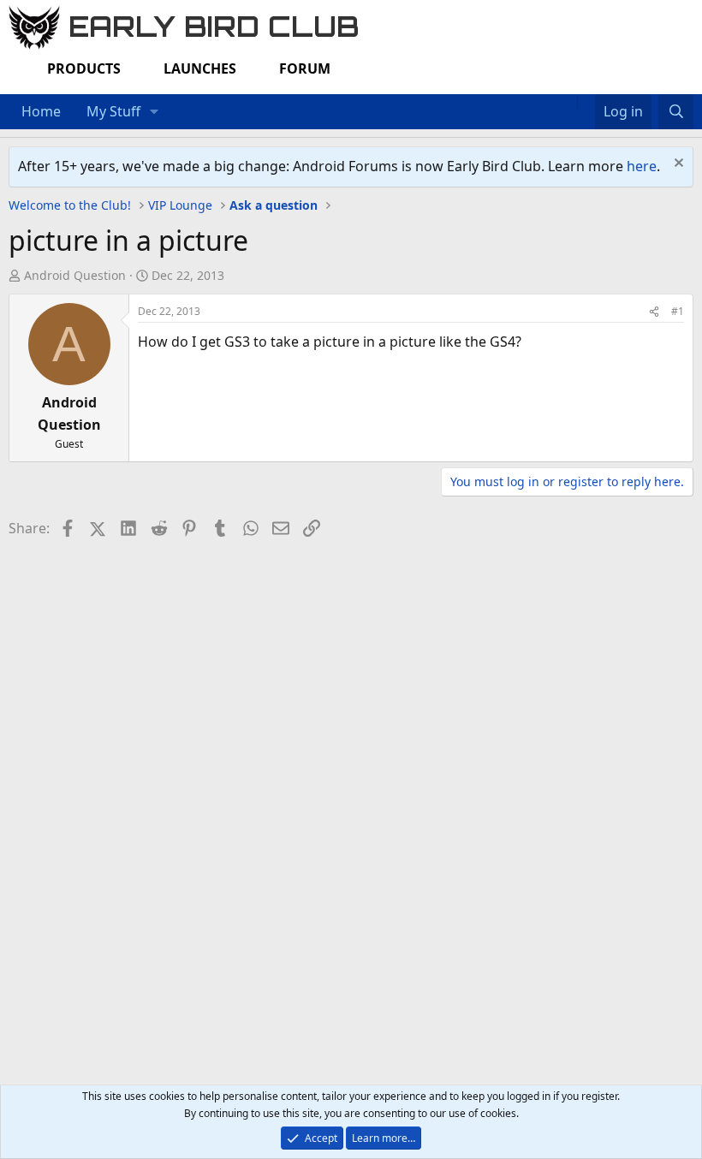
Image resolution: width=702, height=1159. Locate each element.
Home (41, 111)
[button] (154, 112)
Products (84, 68)
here (642, 166)
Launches (200, 68)
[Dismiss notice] (676, 165)
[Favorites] (586, 101)
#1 (677, 311)
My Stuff (113, 111)
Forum (304, 68)
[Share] (654, 311)
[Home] (568, 101)
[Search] (675, 112)
